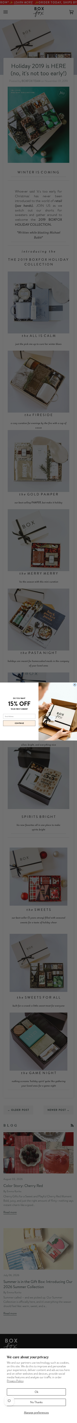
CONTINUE (19, 723)
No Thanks (36, 1402)
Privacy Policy (15, 1381)
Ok (36, 1392)
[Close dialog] (74, 684)
